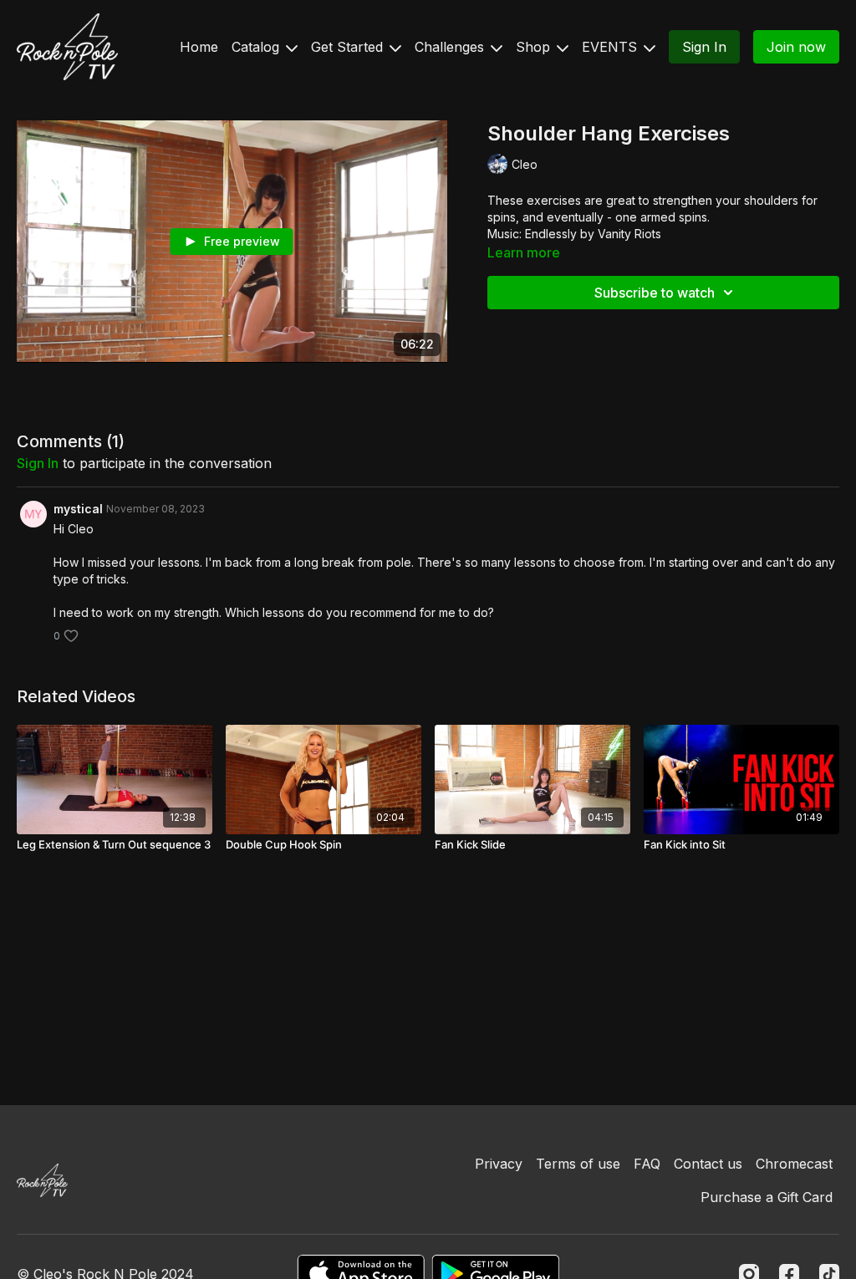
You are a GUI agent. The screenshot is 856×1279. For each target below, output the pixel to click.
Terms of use (578, 1163)
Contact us (708, 1163)
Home (199, 46)
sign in (38, 463)
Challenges (451, 46)
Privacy (498, 1163)
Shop (535, 46)
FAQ (647, 1163)
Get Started (349, 46)
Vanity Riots (629, 234)
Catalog (257, 46)
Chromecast (794, 1163)
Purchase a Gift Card (767, 1197)
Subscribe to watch (654, 292)
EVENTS (611, 46)
